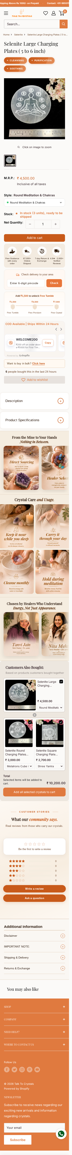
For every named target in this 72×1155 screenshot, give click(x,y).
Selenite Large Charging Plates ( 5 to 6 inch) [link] (46, 684)
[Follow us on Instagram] (22, 1069)
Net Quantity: (13, 222)
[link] (20, 695)
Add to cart (34, 238)
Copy (48, 342)
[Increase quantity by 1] (55, 224)
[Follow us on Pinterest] (29, 1069)
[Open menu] (6, 13)
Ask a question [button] (34, 898)
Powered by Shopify (16, 1088)
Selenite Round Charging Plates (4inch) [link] (15, 752)
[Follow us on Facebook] (7, 1069)
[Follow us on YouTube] (37, 1069)
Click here (38, 363)
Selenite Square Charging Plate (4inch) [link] (46, 752)
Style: (29, 195)
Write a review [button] (34, 888)
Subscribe (17, 1140)
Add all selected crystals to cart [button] (34, 792)
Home (6, 34)
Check (54, 283)
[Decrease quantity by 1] (30, 224)
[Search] (64, 24)
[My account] (54, 13)
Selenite (18, 34)
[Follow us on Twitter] (14, 1069)
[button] (61, 13)
